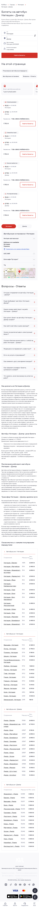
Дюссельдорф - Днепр (12, 809)
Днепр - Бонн (8, 730)
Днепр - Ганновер (10, 741)
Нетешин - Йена (9, 580)
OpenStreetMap (25, 277)
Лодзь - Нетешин (10, 649)
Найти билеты (19, 55)
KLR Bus (4, 4)
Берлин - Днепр (9, 798)
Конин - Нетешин (10, 696)
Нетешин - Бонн (9, 593)
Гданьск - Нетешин (10, 681)
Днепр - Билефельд (11, 738)
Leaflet (17, 277)
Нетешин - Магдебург (12, 566)
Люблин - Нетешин (10, 666)
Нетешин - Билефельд (12, 620)
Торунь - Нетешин (10, 670)
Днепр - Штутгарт (10, 771)
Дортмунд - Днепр (10, 816)
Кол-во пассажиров (11, 47)
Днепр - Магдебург (11, 734)
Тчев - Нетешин (9, 673)
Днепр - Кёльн (9, 753)
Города (12, 4)
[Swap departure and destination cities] (35, 35)
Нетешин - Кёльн (10, 609)
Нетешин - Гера (9, 613)
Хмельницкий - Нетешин (12, 700)
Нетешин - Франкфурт (12, 624)
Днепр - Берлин (9, 720)
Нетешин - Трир (9, 590)
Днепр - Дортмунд (10, 745)
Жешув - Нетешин (10, 688)
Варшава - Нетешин (11, 645)
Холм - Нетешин (9, 692)
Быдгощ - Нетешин (10, 685)
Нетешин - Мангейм (11, 617)
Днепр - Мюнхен (9, 768)
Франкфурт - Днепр (11, 794)
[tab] (8, 226)
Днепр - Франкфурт (11, 764)
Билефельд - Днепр (11, 820)
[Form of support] (35, 890)
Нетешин (21, 4)
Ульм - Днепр (8, 839)
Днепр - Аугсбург (10, 775)
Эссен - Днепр (9, 831)
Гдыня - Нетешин (10, 677)
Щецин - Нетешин (10, 656)
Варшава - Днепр (10, 801)
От (7, 32)
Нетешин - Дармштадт (12, 576)
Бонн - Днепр (8, 805)
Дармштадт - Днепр (11, 835)
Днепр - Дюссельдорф (12, 749)
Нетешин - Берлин (10, 563)
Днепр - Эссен (9, 756)
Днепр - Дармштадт (11, 760)
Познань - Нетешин (11, 652)
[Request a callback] (35, 897)
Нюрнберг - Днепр (10, 843)
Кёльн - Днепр (9, 824)
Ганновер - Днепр (10, 813)
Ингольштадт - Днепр (12, 846)
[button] (34, 238)
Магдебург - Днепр (11, 828)
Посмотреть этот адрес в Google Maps (17, 249)
